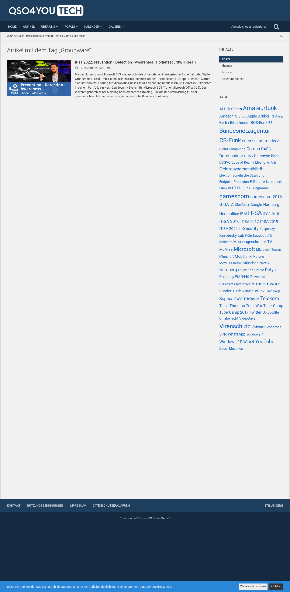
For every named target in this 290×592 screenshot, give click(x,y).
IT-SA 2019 (269, 221)
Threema (237, 305)
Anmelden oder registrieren (249, 26)
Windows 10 (230, 341)
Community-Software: (145, 518)
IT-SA (255, 213)
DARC (266, 149)
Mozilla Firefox (230, 263)
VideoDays (247, 318)
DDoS (248, 156)
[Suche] (276, 26)
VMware (258, 327)
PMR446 (242, 276)
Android (240, 116)
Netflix (264, 263)
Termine (226, 72)
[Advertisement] (251, 427)
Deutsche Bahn (267, 156)
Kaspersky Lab (231, 235)
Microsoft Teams (269, 250)
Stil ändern (274, 505)
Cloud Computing (232, 149)
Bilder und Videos (232, 79)
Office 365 (245, 270)
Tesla (223, 305)
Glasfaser (242, 205)
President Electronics (235, 284)
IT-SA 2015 (271, 214)
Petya (270, 269)
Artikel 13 (266, 116)
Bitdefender (240, 122)
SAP (269, 291)
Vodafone (274, 327)
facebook (274, 181)
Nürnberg (228, 269)
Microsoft (244, 249)
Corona (253, 148)
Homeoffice (229, 213)
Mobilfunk (243, 256)
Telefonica (251, 299)
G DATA (226, 204)
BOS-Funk (259, 122)
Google (256, 204)
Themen (226, 65)
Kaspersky (267, 229)
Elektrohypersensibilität (241, 168)
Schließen (275, 586)
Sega (277, 291)
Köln (248, 236)
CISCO (263, 141)
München (251, 263)
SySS (238, 299)
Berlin (224, 122)
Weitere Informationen (253, 586)
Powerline (257, 277)
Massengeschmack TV (252, 241)
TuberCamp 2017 (234, 312)
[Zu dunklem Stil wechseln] (281, 36)
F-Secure (257, 181)
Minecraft (226, 257)
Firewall (225, 188)
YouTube (264, 341)
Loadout (259, 236)
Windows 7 (254, 334)
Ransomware (266, 284)
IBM (243, 213)
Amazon (226, 116)
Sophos (226, 298)
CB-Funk (230, 140)
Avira (279, 116)
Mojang (258, 257)
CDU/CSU (249, 141)
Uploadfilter (271, 312)
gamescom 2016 (266, 196)
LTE (269, 236)
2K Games (234, 109)
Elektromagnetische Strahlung (241, 175)
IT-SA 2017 (250, 221)
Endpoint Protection (234, 182)
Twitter (256, 312)
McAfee (226, 249)
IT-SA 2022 (228, 228)
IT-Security (248, 228)
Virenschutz (234, 326)
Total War (254, 305)
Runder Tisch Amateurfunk (242, 291)
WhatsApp (236, 334)
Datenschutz (231, 155)
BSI (270, 123)
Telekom (269, 298)
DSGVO (225, 162)
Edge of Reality (243, 162)
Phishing (226, 276)
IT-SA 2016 (229, 221)
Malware (225, 242)
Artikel (225, 59)
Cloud (274, 141)
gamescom (234, 196)
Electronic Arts (266, 162)
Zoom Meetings (231, 349)
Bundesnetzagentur (244, 130)
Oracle (259, 270)
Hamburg (271, 204)
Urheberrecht (228, 318)
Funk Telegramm (255, 188)
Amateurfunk (260, 108)
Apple (252, 116)
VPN (223, 334)
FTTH (237, 188)
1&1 (222, 109)
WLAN (248, 342)
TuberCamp (273, 305)
